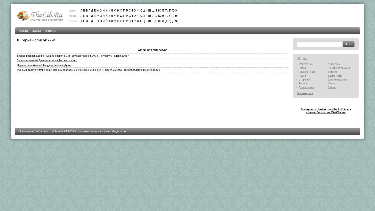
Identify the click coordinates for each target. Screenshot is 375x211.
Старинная (305, 79)
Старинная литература (152, 49)
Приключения (307, 71)
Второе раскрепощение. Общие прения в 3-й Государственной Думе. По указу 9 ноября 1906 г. (73, 55)
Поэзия (303, 75)
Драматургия (335, 75)
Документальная (337, 79)
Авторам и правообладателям (109, 131)
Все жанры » (305, 93)
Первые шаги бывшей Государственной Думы (44, 65)
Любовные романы (339, 67)
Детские (332, 71)
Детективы (334, 64)
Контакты (50, 30)
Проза (302, 67)
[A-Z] (168, 10)
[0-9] (175, 10)
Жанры (36, 30)
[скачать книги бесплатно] (40, 20)
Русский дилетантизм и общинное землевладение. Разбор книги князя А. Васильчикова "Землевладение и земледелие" (89, 69)
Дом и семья (306, 87)
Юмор (331, 83)
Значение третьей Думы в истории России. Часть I (47, 60)
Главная (24, 30)
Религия (303, 83)
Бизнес (332, 87)
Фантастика (305, 64)
